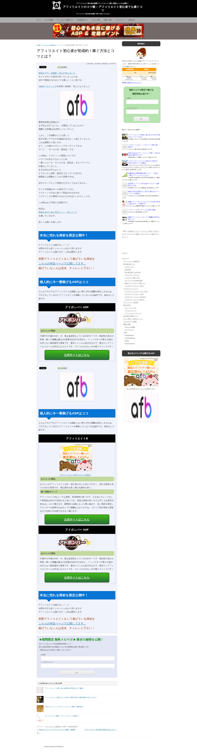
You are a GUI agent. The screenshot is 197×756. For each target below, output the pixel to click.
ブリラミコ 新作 (146, 231)
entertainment (129, 335)
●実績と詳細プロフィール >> (131, 82)
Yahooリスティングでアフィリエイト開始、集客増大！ (64, 707)
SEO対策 (130, 139)
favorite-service (130, 343)
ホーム (39, 20)
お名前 (43, 655)
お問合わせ (131, 20)
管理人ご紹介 (108, 20)
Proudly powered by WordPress (53, 746)
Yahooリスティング (48, 86)
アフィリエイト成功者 (130, 302)
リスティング (137, 139)
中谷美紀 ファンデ (133, 231)
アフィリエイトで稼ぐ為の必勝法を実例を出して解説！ (65, 688)
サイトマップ (120, 20)
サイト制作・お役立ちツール (133, 319)
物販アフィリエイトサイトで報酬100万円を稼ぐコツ (144, 218)
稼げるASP (127, 305)
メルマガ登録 (49, 20)
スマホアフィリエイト (127, 167)
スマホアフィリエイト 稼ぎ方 (134, 300)
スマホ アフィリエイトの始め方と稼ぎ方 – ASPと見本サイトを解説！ (143, 162)
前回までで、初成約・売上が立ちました (57, 73)
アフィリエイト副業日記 (49, 45)
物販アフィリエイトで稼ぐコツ (146, 157)
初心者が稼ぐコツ (82, 20)
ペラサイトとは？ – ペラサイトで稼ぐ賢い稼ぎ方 (143, 146)
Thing (125, 332)
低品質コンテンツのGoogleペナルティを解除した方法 (143, 184)
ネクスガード (145, 234)
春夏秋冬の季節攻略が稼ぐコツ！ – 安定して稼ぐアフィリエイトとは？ (143, 174)
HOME (38, 45)
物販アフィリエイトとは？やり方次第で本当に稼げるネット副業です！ (144, 203)
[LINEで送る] (62, 67)
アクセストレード (132, 195)
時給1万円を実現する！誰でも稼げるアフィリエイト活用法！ (143, 192)
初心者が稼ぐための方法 (147, 139)
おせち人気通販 (130, 327)
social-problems (130, 338)
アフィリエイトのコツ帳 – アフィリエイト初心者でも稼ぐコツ (103, 7)
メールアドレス (47, 662)
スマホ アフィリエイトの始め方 (151, 165)
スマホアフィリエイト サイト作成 (143, 167)
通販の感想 (127, 324)
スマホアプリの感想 (130, 321)
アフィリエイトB (130, 308)
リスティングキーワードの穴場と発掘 (141, 210)
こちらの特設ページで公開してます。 (62, 263)
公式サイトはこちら (77, 354)
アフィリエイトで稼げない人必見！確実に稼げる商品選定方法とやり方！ (71, 697)
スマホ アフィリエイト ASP (135, 165)
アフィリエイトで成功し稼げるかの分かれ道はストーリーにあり (144, 136)
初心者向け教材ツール (130, 316)
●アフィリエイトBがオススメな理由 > (75, 475)
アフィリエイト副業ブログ (65, 20)
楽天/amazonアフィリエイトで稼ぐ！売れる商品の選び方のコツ (144, 154)
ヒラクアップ (129, 330)
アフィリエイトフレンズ (133, 313)
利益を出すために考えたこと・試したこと (58, 212)
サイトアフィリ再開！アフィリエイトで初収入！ (62, 716)
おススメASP (96, 20)
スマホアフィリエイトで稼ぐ (134, 286)
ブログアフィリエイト (132, 275)
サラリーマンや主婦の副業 (134, 280)
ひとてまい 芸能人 (134, 234)
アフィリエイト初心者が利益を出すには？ (101, 729)
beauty (127, 341)
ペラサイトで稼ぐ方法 (134, 149)
